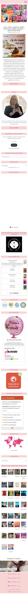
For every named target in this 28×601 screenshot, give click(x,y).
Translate (17, 167)
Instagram (14, 578)
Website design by (14, 591)
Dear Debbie (12, 285)
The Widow (12, 269)
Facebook (14, 582)
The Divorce (12, 280)
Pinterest (14, 586)
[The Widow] (25, 272)
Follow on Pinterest (14, 227)
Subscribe (14, 145)
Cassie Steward (13, 275)
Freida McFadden (12, 281)
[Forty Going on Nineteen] (25, 263)
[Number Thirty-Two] (25, 278)
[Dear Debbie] (25, 289)
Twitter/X (14, 574)
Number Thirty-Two (12, 274)
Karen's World (16, 589)
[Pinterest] (7, 181)
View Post (14, 84)
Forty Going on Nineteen (12, 260)
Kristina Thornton (12, 261)
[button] (4, 473)
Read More (14, 127)
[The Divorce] (25, 283)
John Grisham (13, 270)
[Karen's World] (14, 11)
